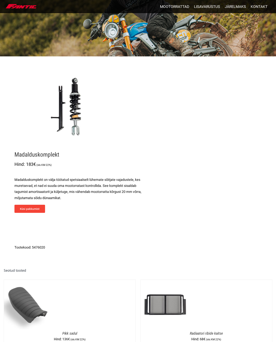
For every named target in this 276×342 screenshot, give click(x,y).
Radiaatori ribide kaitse (206, 333)
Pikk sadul (69, 333)
